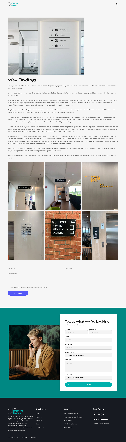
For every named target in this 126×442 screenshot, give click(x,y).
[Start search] (117, 4)
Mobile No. (68, 344)
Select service (70, 352)
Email (67, 337)
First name (68, 329)
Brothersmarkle (13, 437)
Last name (92, 329)
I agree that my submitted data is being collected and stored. (28, 287)
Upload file (68, 374)
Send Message (18, 293)
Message (68, 360)
